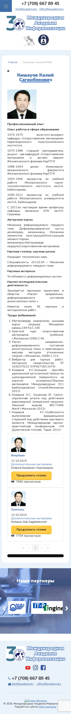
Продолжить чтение (31, 475)
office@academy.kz (51, 9)
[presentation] (4, 607)
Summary (17, 510)
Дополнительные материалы (31, 464)
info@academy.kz (26, 9)
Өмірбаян (18, 455)
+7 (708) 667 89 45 (40, 3)
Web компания (47, 706)
